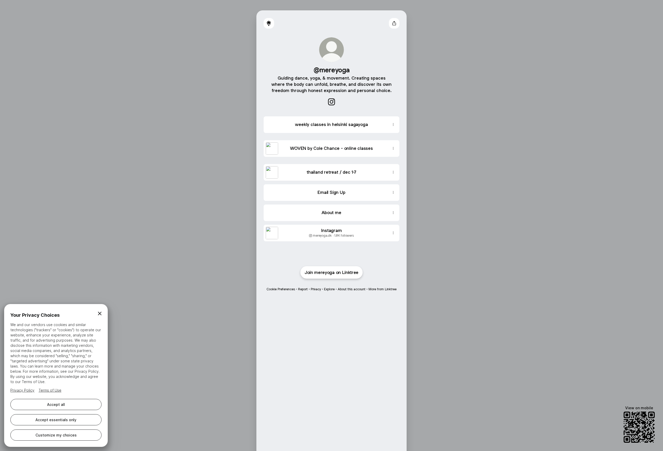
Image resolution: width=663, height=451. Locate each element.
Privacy (316, 289)
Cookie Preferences (280, 289)
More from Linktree (383, 289)
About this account (351, 289)
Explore (329, 289)
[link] (331, 102)
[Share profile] (394, 23)
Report (303, 289)
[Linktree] (269, 23)
